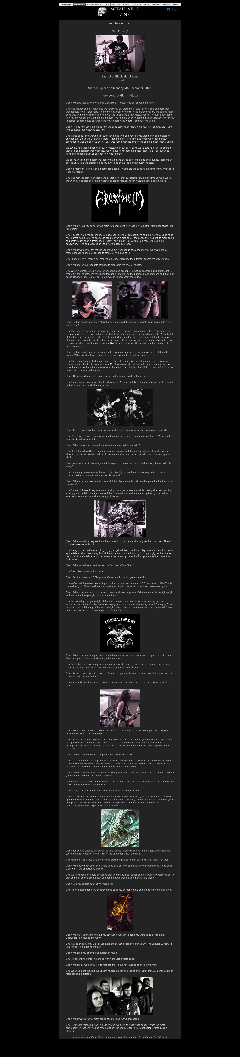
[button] (126, 4)
